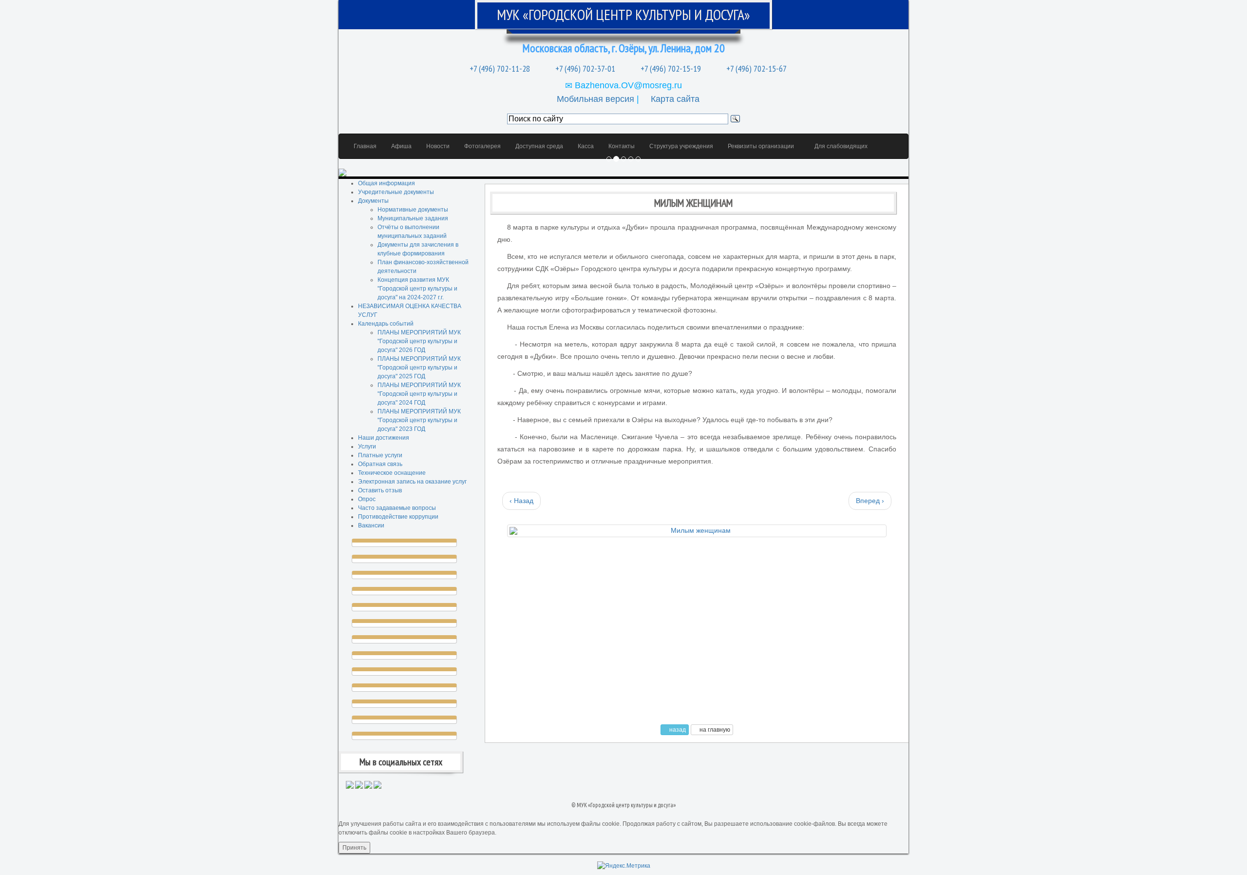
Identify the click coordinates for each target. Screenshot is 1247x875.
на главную (714, 729)
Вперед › (870, 501)
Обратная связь (380, 464)
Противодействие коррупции (398, 516)
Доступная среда (539, 146)
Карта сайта (675, 99)
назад (677, 729)
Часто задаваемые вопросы (397, 508)
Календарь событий (386, 323)
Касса (586, 146)
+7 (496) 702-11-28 (499, 68)
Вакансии (371, 525)
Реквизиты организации (761, 146)
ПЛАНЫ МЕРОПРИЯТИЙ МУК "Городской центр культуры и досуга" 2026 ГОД (419, 341)
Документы (373, 200)
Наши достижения (383, 437)
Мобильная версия (595, 99)
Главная (365, 146)
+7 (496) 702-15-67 (755, 68)
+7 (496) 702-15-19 (670, 68)
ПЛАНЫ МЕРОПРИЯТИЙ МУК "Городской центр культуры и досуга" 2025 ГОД (419, 367)
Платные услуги (380, 455)
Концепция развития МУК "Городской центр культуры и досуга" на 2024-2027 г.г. (417, 288)
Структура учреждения (681, 146)
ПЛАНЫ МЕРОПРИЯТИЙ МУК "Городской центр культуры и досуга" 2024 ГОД (419, 394)
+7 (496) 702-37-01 (584, 68)
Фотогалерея (482, 146)
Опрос (367, 499)
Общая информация (386, 183)
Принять (354, 847)
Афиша (401, 146)
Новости (438, 146)
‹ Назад (521, 501)
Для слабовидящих (840, 146)
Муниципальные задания (413, 218)
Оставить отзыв (380, 490)
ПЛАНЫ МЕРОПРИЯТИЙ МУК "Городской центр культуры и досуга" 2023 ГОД (419, 420)
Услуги (367, 446)
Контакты (621, 146)
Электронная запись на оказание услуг (412, 481)
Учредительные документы (396, 192)
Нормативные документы (413, 209)
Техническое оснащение (392, 472)
